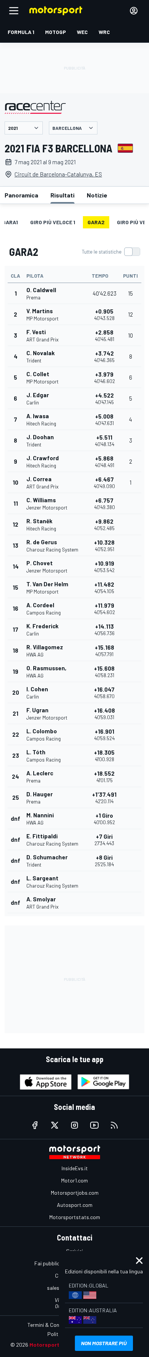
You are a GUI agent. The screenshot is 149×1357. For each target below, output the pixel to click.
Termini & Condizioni (51, 1324)
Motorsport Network (56, 1344)
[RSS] (114, 1125)
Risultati (62, 195)
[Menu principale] (14, 11)
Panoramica (21, 195)
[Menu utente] (133, 10)
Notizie (97, 195)
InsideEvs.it (75, 1168)
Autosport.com (74, 1205)
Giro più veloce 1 (52, 222)
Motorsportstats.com (74, 1217)
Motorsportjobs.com (75, 1192)
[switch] (111, 252)
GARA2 (96, 222)
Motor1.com (74, 1180)
